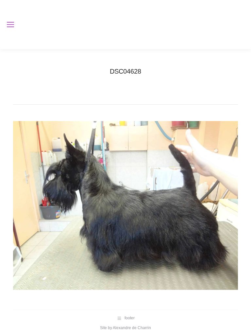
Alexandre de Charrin (132, 328)
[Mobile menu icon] (10, 24)
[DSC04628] (125, 205)
